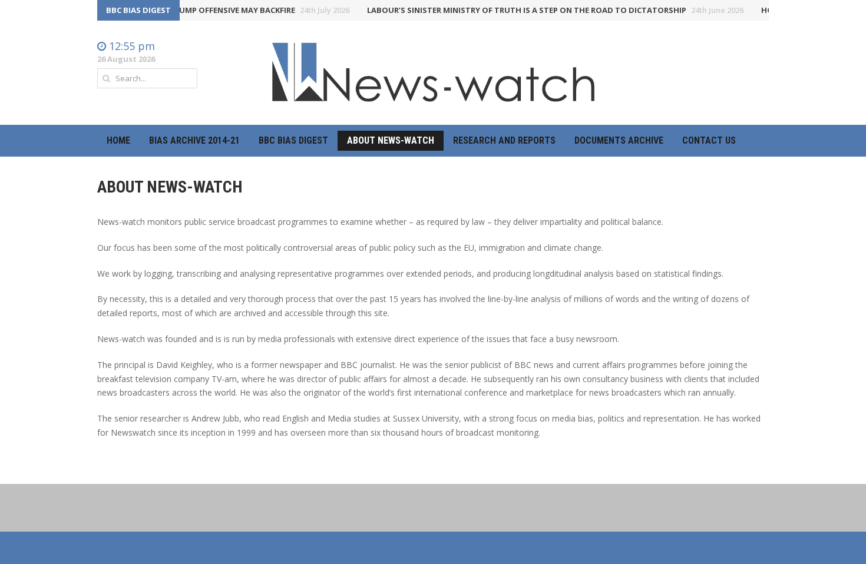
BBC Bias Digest (293, 140)
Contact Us (709, 140)
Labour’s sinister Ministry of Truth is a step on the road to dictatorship (549, 10)
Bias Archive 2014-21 (194, 140)
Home (118, 140)
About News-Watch (390, 140)
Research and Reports (504, 140)
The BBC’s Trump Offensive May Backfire (233, 10)
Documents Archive (618, 140)
